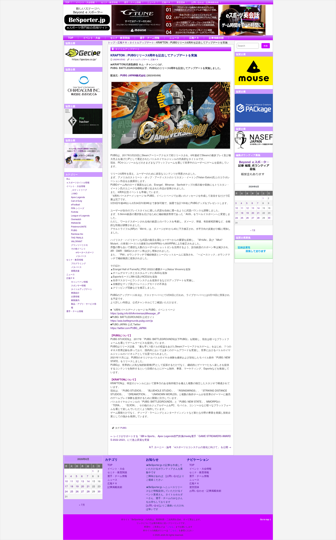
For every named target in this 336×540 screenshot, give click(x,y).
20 (253, 212)
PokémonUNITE (78, 226)
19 (247, 212)
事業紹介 (75, 292)
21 (258, 212)
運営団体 (181, 2)
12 (247, 207)
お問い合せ (172, 476)
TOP (67, 2)
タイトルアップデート (81, 289)
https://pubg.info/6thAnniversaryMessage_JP (135, 313)
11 (242, 207)
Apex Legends (78, 197)
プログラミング (78, 263)
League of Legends (80, 215)
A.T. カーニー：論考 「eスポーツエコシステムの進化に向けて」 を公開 (190, 447)
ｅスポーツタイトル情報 (77, 182)
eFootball (75, 204)
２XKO (74, 193)
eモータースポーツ (85, 252)
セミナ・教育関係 (120, 37)
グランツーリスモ (79, 244)
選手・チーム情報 (132, 2)
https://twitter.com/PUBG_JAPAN (128, 328)
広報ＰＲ (166, 2)
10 (236, 207)
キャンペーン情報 (79, 281)
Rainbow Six (77, 233)
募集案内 (75, 300)
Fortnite (74, 211)
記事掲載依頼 (216, 37)
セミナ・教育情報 (109, 2)
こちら (170, 526)
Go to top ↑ (265, 519)
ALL (68, 178)
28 (258, 217)
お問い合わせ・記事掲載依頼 (205, 2)
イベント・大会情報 (85, 2)
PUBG (74, 230)
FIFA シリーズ (77, 208)
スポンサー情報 (78, 285)
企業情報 (75, 296)
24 (236, 217)
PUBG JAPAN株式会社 (133, 75)
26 (247, 217)
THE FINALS (77, 237)
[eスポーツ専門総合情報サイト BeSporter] (87, 20)
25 (242, 217)
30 (269, 217)
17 (236, 212)
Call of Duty (76, 200)
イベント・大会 (91, 37)
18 (242, 212)
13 (253, 207)
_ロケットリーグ (79, 189)
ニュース (151, 2)
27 (253, 217)
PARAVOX (76, 222)
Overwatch (76, 219)
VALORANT (76, 241)
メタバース (81, 255)
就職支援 (75, 270)
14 (258, 207)
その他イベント (78, 248)
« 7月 (252, 230)
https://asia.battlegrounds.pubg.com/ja (131, 320)
